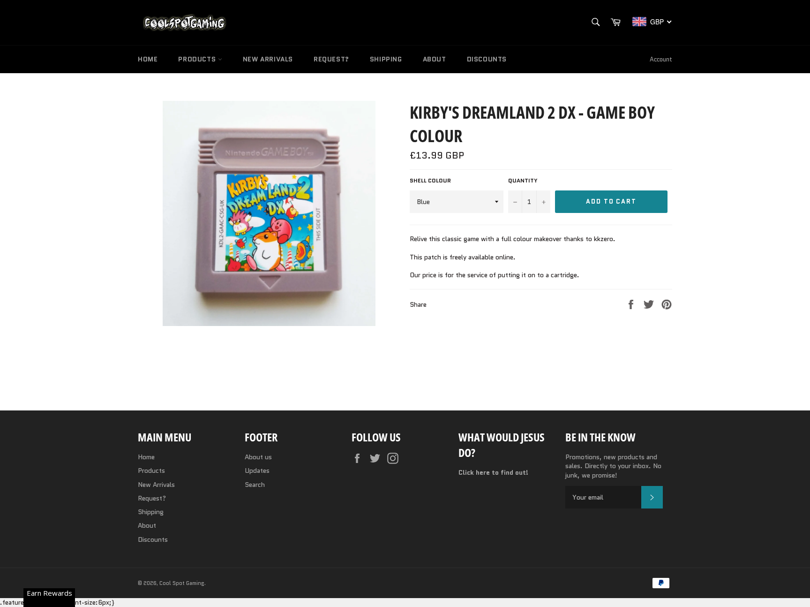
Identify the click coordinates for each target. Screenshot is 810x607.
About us (258, 457)
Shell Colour (430, 180)
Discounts (487, 59)
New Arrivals (268, 59)
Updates (257, 470)
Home (148, 59)
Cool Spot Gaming (181, 583)
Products (198, 59)
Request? (331, 59)
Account (661, 59)
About (434, 59)
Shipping (386, 59)
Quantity (523, 180)
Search (255, 484)
